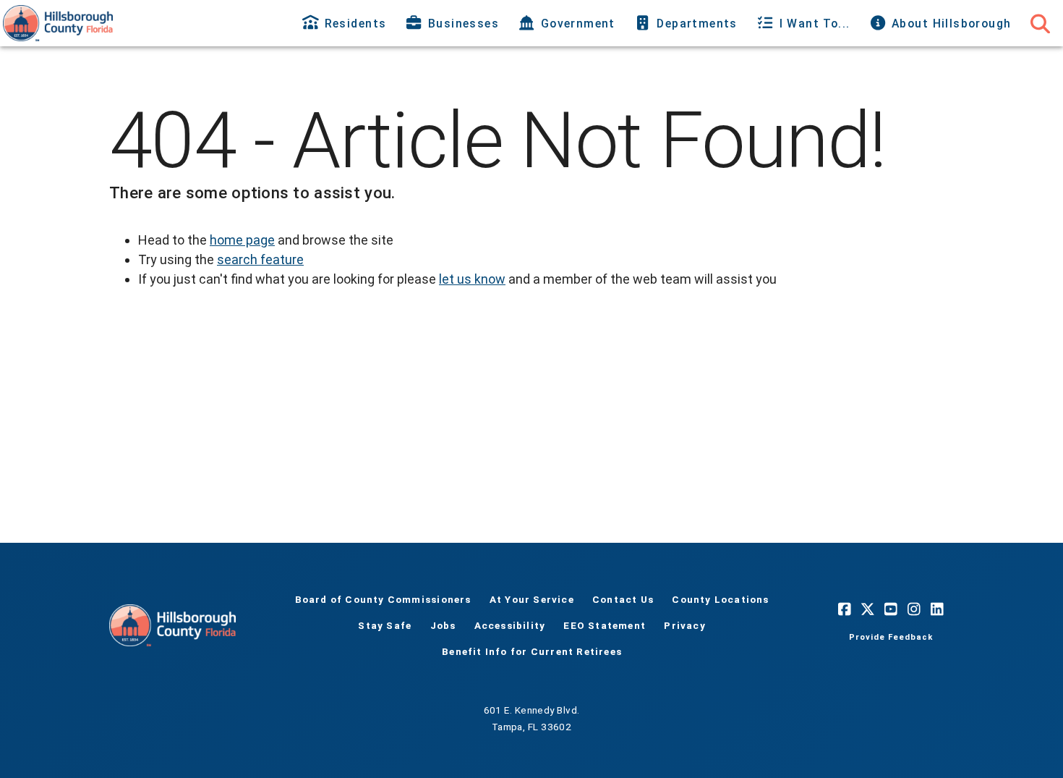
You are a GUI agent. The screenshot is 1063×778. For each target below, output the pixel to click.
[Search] (1040, 23)
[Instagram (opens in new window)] (914, 609)
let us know (472, 279)
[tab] (346, 23)
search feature (260, 259)
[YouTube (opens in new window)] (890, 609)
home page (242, 240)
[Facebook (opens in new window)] (844, 609)
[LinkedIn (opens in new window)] (937, 609)
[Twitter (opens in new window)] (867, 609)
